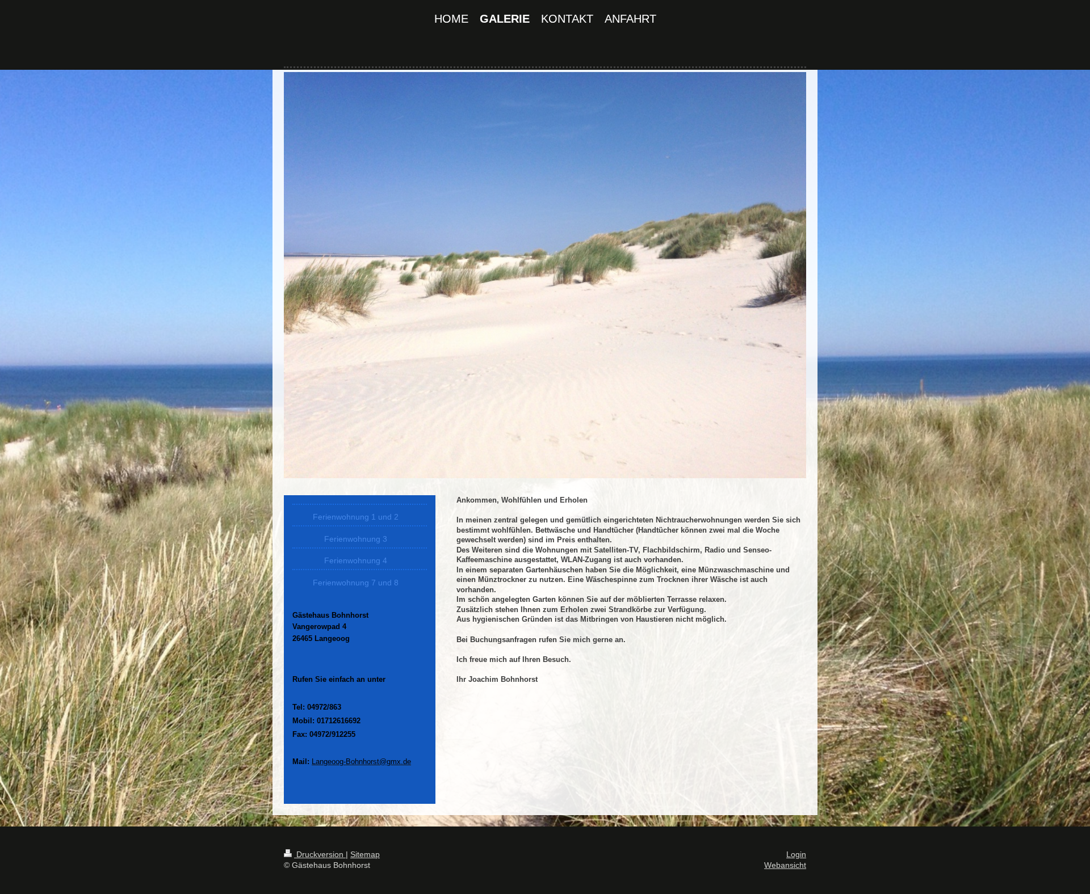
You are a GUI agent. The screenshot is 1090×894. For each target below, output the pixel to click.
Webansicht (785, 865)
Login (796, 854)
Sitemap (365, 854)
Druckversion (320, 854)
